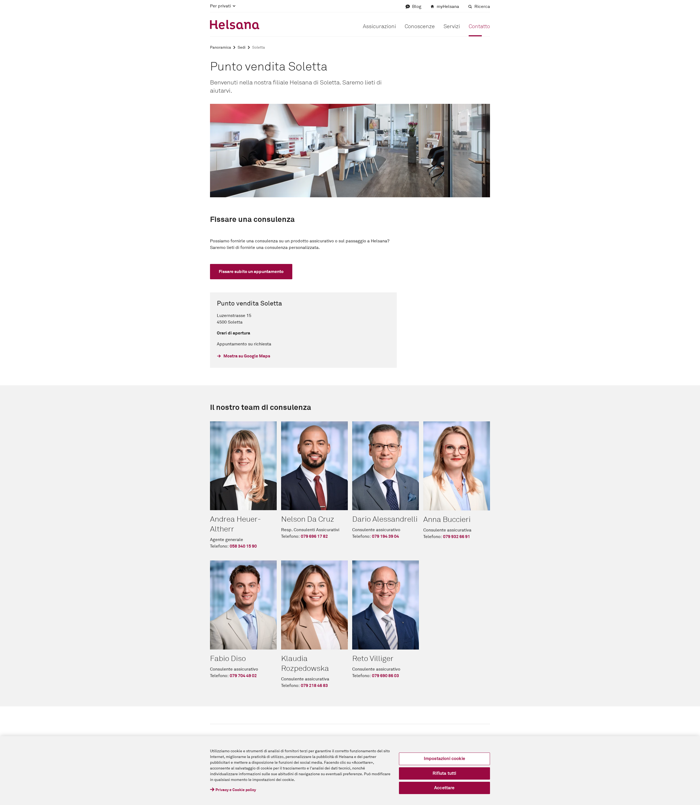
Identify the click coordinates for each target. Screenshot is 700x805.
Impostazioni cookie (444, 758)
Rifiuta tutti (444, 773)
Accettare (444, 788)
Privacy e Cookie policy (235, 790)
